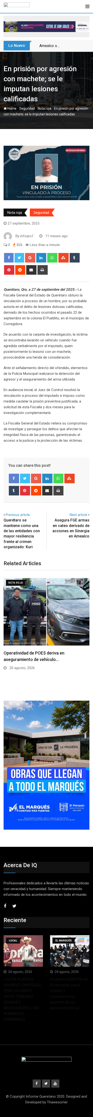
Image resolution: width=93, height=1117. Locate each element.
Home (11, 108)
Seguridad (27, 108)
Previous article (18, 515)
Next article (78, 515)
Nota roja (44, 108)
